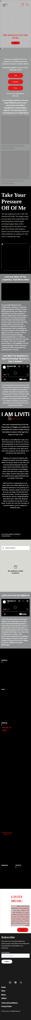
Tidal (15, 75)
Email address (5, 952)
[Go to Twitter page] (21, 982)
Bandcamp (15, 81)
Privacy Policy (6, 1006)
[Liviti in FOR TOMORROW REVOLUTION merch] (23, 657)
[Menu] (27, 4)
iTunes (15, 88)
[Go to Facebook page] (15, 982)
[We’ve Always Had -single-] (8, 657)
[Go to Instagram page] (10, 982)
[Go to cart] (22, 4)
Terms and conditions (9, 1003)
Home (3, 987)
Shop (15, 43)
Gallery (4, 998)
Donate (23, 930)
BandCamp (4, 865)
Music (3, 995)
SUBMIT (6, 961)
